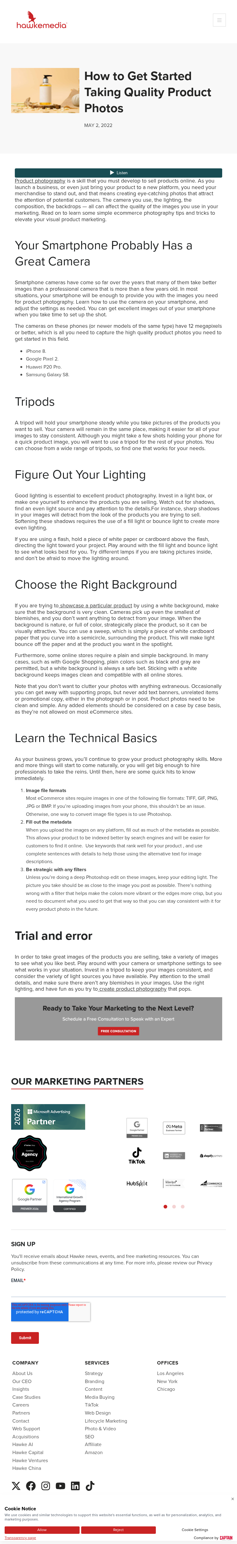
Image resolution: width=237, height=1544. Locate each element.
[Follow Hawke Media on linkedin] (75, 1485)
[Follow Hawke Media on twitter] (16, 1485)
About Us (22, 1373)
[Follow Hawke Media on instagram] (46, 1485)
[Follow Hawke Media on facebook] (31, 1485)
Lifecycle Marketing (106, 1420)
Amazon (94, 1452)
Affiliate (93, 1444)
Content (93, 1389)
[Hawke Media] (42, 19)
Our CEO (21, 1381)
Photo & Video (100, 1428)
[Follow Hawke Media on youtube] (60, 1485)
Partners (21, 1412)
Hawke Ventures (30, 1460)
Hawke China (26, 1468)
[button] (165, 1207)
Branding (94, 1381)
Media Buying (99, 1397)
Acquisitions (25, 1436)
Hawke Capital (28, 1452)
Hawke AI (22, 1444)
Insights (20, 1389)
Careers (20, 1404)
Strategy (94, 1373)
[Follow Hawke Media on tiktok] (90, 1485)
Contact (20, 1420)
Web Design (98, 1412)
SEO (89, 1436)
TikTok (91, 1404)
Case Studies (26, 1397)
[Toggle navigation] (219, 20)
